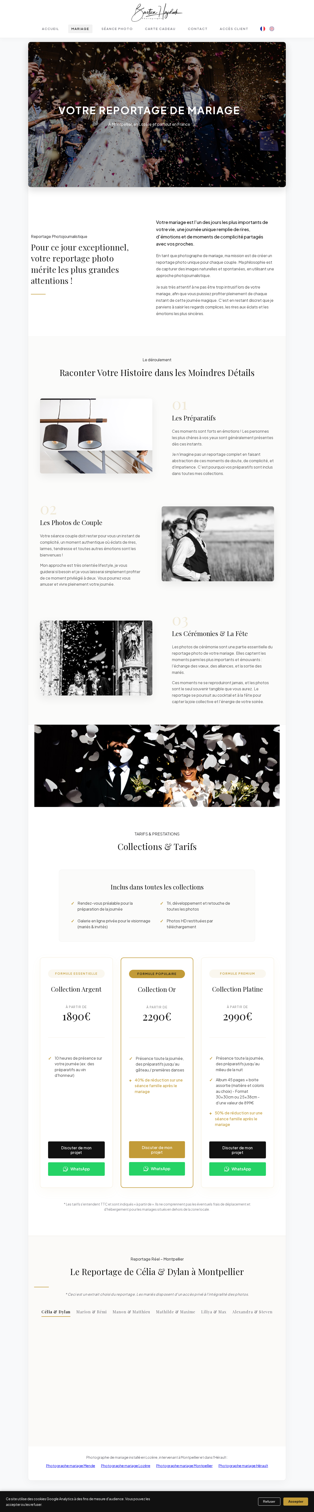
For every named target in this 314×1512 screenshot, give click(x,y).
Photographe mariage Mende (70, 1465)
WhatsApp (80, 1168)
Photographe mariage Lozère (125, 1465)
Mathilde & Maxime (175, 1311)
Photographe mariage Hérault (243, 1465)
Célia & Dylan (55, 1311)
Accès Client (234, 29)
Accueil (50, 29)
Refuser (269, 1501)
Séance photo (117, 29)
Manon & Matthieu (131, 1311)
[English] (272, 29)
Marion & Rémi (91, 1311)
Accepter (295, 1501)
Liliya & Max (213, 1311)
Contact (198, 29)
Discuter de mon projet (76, 1150)
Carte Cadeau (160, 29)
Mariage (80, 29)
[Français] (263, 29)
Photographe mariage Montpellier (184, 1465)
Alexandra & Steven (252, 1311)
